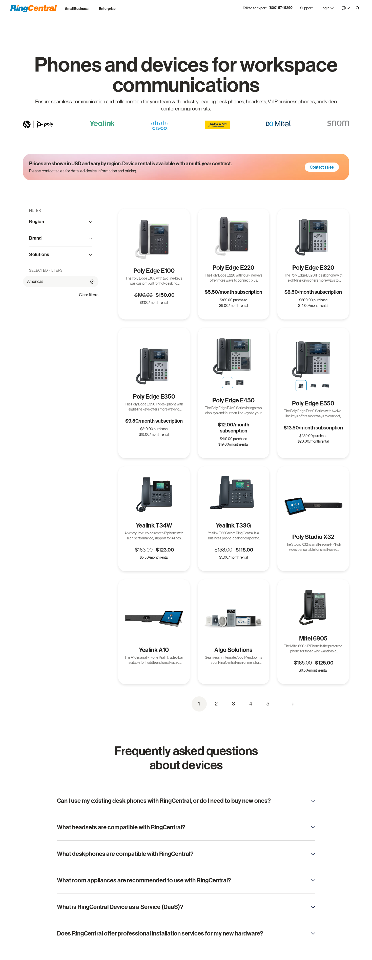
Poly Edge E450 (233, 400)
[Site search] (358, 8)
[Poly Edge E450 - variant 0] (227, 382)
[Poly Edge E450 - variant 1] (239, 382)
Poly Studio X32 (313, 536)
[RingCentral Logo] (33, 8)
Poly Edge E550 (313, 403)
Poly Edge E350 (154, 396)
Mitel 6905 (313, 638)
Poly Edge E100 (154, 270)
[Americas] (92, 282)
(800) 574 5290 (280, 8)
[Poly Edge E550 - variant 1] (313, 385)
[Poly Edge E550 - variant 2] (325, 385)
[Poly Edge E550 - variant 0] (301, 385)
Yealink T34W (154, 525)
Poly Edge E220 (233, 267)
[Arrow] (313, 801)
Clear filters (88, 294)
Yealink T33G (233, 525)
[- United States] (346, 8)
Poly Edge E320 (313, 267)
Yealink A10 (154, 649)
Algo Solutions (233, 649)
